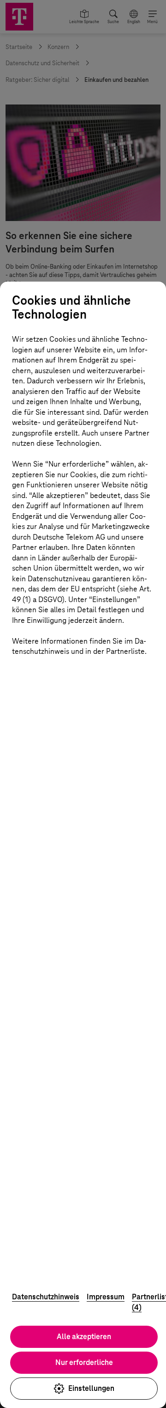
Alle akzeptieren (84, 1336)
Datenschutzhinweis (45, 1297)
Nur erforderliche (84, 1362)
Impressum (106, 1297)
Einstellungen (91, 1388)
